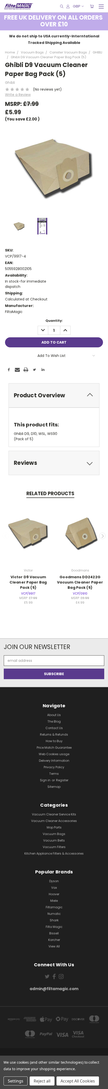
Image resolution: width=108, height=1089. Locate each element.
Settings (15, 1081)
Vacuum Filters (54, 847)
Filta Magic (54, 927)
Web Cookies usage (54, 754)
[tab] (54, 395)
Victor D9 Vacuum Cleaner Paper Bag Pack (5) (28, 582)
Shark (54, 920)
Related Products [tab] (50, 493)
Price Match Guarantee (54, 747)
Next (102, 536)
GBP (76, 6)
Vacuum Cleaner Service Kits (54, 814)
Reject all (42, 1081)
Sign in (45, 780)
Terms (54, 774)
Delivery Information (54, 760)
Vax (54, 887)
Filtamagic (54, 907)
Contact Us (54, 728)
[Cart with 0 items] (91, 6)
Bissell (54, 933)
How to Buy (54, 741)
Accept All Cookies (78, 1081)
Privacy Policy (54, 767)
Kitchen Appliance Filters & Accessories (54, 853)
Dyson (54, 881)
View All (54, 946)
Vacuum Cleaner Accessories (54, 821)
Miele (54, 901)
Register (62, 780)
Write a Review (18, 94)
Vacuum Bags (54, 834)
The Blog (54, 721)
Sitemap (54, 787)
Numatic (54, 914)
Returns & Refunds (54, 734)
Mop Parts (54, 827)
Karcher (54, 940)
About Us (54, 715)
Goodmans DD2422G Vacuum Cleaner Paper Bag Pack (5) (80, 582)
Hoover (54, 894)
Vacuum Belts (54, 840)
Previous (6, 536)
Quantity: (54, 320)
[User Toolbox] (68, 6)
